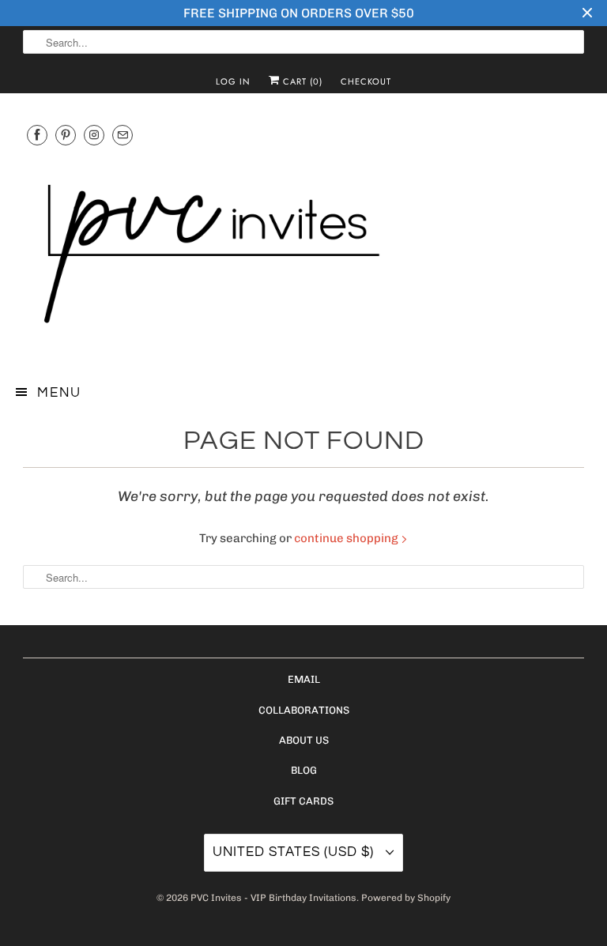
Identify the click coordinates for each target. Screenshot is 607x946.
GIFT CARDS (303, 801)
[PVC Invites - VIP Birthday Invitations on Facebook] (37, 135)
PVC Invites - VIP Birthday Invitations (273, 897)
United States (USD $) (295, 852)
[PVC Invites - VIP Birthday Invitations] (303, 255)
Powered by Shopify (406, 897)
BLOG (304, 770)
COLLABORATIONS (303, 710)
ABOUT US (304, 740)
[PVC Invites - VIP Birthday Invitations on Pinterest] (65, 135)
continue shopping (347, 538)
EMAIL (304, 679)
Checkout (366, 81)
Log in (233, 81)
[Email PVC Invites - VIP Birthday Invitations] (122, 135)
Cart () (301, 81)
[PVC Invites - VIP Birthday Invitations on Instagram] (94, 135)
